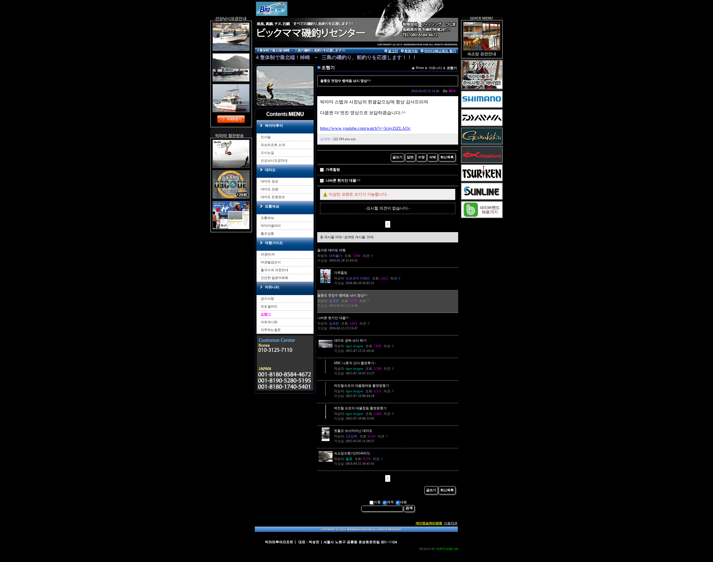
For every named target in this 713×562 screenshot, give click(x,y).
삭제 (432, 157)
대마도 (270, 170)
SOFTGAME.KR (447, 549)
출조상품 (267, 233)
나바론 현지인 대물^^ (343, 180)
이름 (377, 502)
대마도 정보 (269, 181)
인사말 (266, 137)
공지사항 (267, 299)
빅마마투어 (274, 125)
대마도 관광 (269, 189)
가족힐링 (333, 169)
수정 (421, 157)
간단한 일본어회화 (274, 278)
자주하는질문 (271, 330)
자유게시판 (269, 322)
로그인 (393, 51)
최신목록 (447, 157)
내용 (403, 502)
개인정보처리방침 (429, 523)
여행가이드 (274, 243)
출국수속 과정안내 (274, 270)
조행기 (266, 314)
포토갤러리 (269, 306)
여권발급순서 (271, 262)
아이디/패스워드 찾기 (440, 51)
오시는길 (267, 153)
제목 (390, 502)
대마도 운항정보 (273, 197)
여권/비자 (268, 254)
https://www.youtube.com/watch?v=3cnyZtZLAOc (365, 128)
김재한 (325, 139)
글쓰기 (397, 157)
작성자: (329, 256)
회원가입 (411, 51)
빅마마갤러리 (271, 226)
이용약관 (450, 523)
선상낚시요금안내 (274, 160)
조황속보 (272, 206)
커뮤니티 (272, 287)
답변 (410, 157)
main (306, 21)
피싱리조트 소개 (273, 145)
